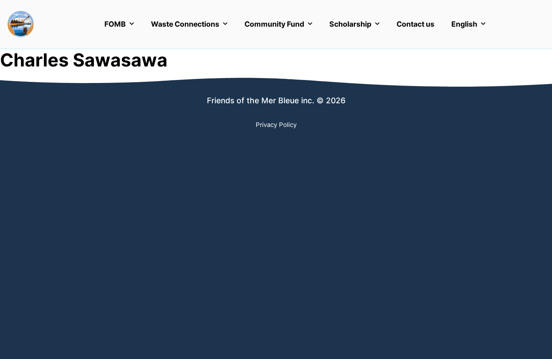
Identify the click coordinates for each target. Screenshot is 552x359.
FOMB (115, 24)
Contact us (415, 24)
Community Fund (274, 24)
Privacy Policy (276, 124)
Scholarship (350, 24)
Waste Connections (185, 24)
